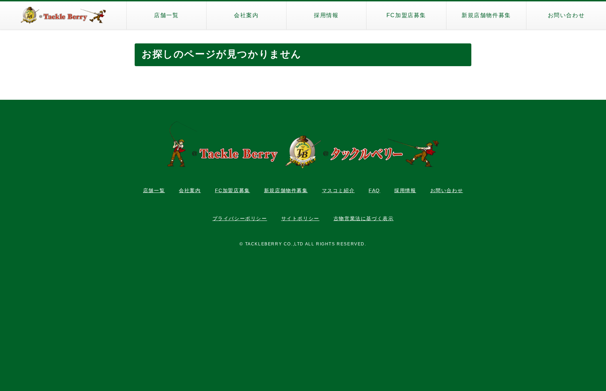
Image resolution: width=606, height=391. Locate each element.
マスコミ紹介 (338, 190)
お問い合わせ (566, 15)
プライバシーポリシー (240, 218)
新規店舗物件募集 (486, 15)
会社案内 (246, 15)
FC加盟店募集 (406, 15)
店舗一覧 (166, 15)
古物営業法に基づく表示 (364, 218)
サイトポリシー (300, 218)
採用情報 (326, 15)
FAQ (374, 190)
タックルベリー (63, 15)
